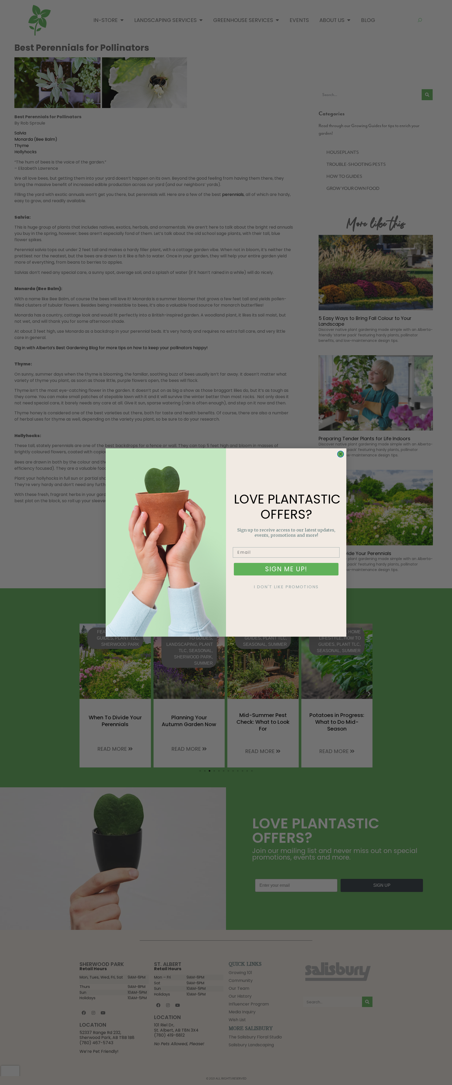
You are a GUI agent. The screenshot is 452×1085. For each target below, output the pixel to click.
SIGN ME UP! (286, 569)
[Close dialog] (340, 454)
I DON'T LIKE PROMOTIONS (286, 587)
